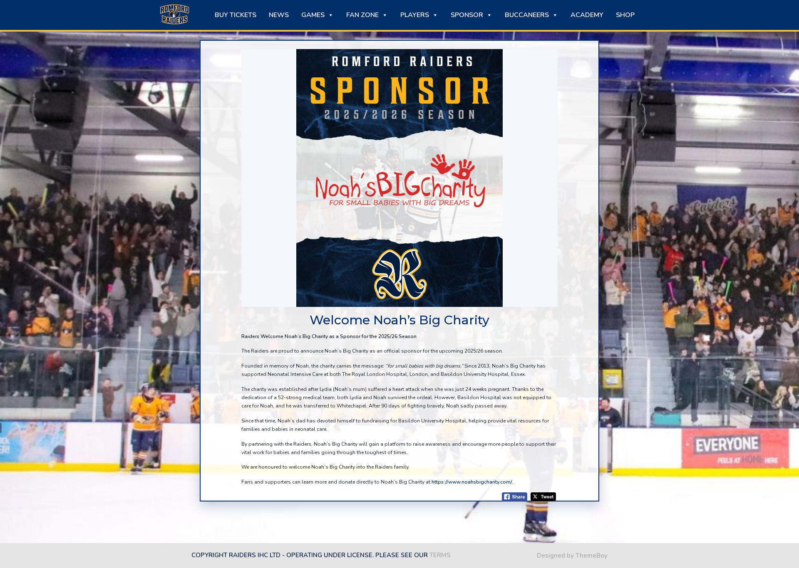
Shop (625, 15)
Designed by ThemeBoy (572, 555)
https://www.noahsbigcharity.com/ (472, 482)
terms (440, 555)
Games (313, 15)
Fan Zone (362, 15)
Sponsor (467, 15)
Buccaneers (527, 15)
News (279, 15)
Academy (587, 15)
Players (414, 15)
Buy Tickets (235, 15)
